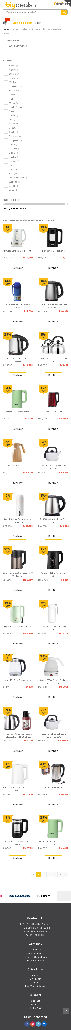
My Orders (35, 979)
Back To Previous (17, 46)
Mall (35, 982)
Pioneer (14, 161)
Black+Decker (17, 107)
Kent (13, 173)
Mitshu (14, 82)
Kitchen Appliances (40, 29)
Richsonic (15, 136)
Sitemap (35, 1004)
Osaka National (18, 177)
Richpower (15, 140)
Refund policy (35, 953)
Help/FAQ (35, 1008)
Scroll (66, 1011)
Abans (14, 65)
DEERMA (14, 148)
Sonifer (14, 132)
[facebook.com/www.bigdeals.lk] (27, 1022)
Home (6, 29)
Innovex (14, 78)
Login (35, 975)
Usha (13, 165)
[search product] (64, 12)
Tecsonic (15, 169)
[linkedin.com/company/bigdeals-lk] (44, 1022)
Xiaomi (14, 69)
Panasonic (16, 86)
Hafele (13, 115)
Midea (13, 103)
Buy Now (18, 268)
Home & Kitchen (20, 29)
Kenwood (15, 123)
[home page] (21, 5)
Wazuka (14, 181)
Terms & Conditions (35, 957)
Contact (35, 1001)
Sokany (14, 128)
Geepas (14, 94)
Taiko (13, 99)
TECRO (14, 157)
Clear (13, 111)
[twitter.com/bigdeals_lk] (38, 1022)
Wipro (13, 190)
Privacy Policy (35, 960)
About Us (35, 950)
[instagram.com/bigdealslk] (32, 1022)
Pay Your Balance (35, 986)
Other (14, 74)
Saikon (13, 186)
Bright (13, 152)
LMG (12, 119)
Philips (14, 90)
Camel (13, 144)
